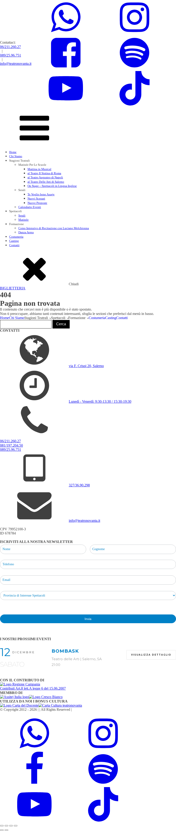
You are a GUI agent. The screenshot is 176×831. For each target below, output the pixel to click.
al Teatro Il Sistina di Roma (44, 173)
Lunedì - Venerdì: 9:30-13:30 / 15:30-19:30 (100, 401)
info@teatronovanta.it (15, 64)
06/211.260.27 (10, 47)
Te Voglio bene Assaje (41, 194)
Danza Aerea (26, 232)
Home (12, 152)
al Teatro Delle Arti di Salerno (46, 181)
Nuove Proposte (37, 203)
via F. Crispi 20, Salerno (86, 366)
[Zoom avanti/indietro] (2, 825)
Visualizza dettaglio (151, 654)
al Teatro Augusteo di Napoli (45, 177)
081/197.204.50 (11, 445)
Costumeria (16, 236)
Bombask (65, 651)
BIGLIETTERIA (12, 288)
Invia (88, 619)
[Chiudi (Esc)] (15, 825)
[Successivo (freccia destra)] (6, 830)
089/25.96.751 (10, 55)
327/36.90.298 (79, 485)
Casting (14, 241)
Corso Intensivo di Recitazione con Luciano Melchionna (53, 228)
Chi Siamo (15, 156)
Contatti (14, 245)
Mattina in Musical (39, 169)
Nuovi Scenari (36, 198)
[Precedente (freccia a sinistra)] (2, 830)
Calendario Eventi (29, 207)
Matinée (23, 219)
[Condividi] (11, 825)
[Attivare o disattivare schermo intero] (6, 825)
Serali (21, 215)
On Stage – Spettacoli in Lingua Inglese (52, 186)
